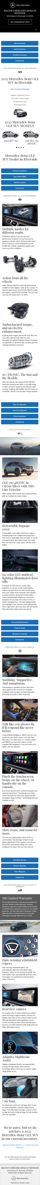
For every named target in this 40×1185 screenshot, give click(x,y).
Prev (4, 136)
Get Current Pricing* (20, 89)
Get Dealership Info (20, 22)
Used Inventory (20, 49)
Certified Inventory (20, 55)
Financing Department (19, 622)
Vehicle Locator (20, 182)
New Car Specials (19, 404)
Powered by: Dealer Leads (20, 1183)
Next (36, 136)
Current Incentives (20, 171)
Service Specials (20, 866)
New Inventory (19, 43)
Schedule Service (19, 860)
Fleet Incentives (20, 416)
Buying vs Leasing (20, 634)
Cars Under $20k (20, 176)
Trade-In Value (19, 628)
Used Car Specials (20, 410)
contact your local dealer (22, 1159)
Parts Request (19, 872)
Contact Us (20, 61)
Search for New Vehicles (12, 1145)
